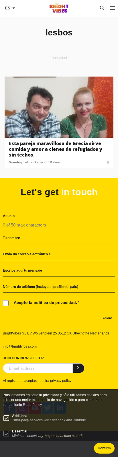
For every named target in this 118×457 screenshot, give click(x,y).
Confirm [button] (104, 448)
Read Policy (32, 405)
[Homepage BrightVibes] (59, 11)
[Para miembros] (108, 162)
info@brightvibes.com (20, 346)
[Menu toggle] (112, 8)
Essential (19, 431)
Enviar (107, 317)
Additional (20, 416)
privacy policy (60, 381)
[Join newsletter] (78, 368)
